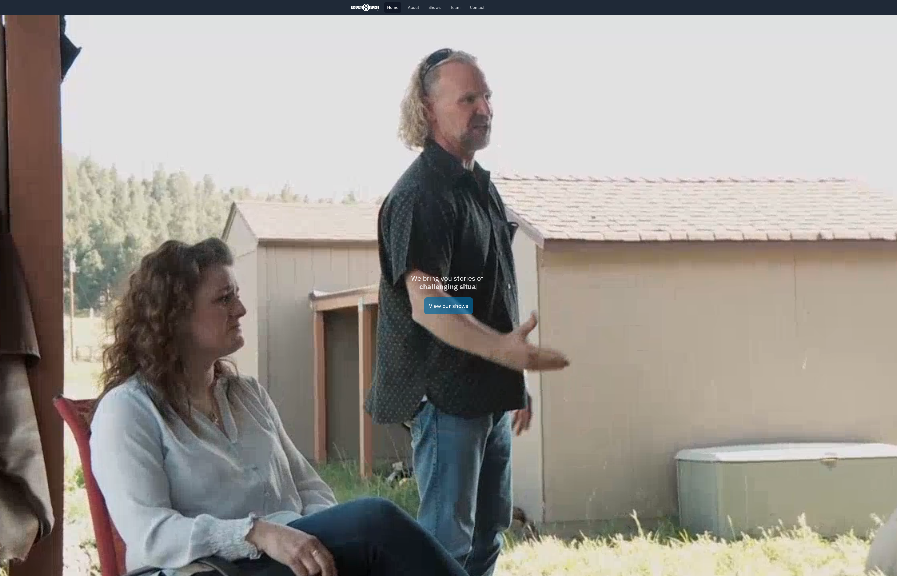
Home (393, 7)
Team (455, 7)
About (413, 7)
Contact (477, 7)
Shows (434, 7)
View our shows (448, 306)
